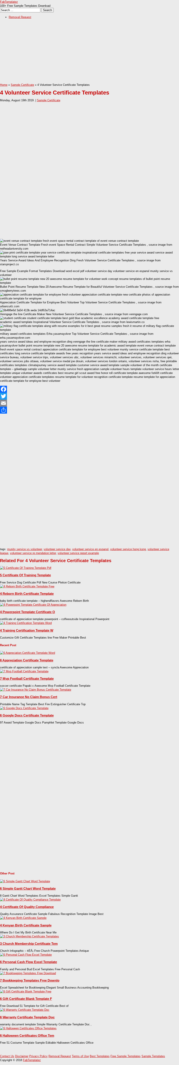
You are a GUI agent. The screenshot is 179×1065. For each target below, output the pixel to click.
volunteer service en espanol (90, 549)
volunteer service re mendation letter (33, 553)
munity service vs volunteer (24, 549)
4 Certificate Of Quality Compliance (27, 907)
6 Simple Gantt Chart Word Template (28, 888)
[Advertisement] (89, 52)
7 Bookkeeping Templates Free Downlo (29, 980)
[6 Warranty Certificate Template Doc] (24, 1009)
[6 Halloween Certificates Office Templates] (28, 1028)
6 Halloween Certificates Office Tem (27, 1035)
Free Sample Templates (125, 1056)
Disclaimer (21, 1056)
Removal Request (20, 17)
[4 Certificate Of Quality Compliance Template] (30, 899)
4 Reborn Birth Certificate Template (27, 593)
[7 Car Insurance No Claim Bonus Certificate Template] (35, 689)
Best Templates (100, 1056)
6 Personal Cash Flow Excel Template (28, 962)
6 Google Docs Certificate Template (27, 715)
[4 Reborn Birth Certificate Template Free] (27, 586)
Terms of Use (80, 1056)
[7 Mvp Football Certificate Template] (24, 671)
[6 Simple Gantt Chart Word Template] (25, 881)
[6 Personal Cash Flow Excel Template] (26, 954)
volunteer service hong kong (128, 549)
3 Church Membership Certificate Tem (29, 943)
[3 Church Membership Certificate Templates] (29, 936)
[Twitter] (89, 396)
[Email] (89, 403)
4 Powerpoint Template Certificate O (27, 612)
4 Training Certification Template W (26, 630)
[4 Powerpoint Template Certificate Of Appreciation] (33, 604)
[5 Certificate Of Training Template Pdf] (25, 568)
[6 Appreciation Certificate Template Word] (27, 652)
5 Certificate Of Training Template (25, 575)
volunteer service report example (78, 553)
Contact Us (7, 1056)
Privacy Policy (38, 1056)
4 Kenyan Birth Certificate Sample (26, 925)
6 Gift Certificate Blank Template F (26, 999)
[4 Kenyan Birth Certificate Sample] (23, 918)
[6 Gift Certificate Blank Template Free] (25, 991)
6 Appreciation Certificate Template (26, 660)
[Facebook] (89, 389)
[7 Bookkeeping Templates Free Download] (28, 973)
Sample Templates (153, 1056)
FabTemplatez (9, 1)
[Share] (89, 410)
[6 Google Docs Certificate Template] (24, 708)
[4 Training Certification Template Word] (26, 623)
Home (3, 84)
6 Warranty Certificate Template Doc (27, 1017)
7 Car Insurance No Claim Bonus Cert (28, 697)
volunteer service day (57, 549)
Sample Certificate (22, 84)
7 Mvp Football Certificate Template (27, 678)
